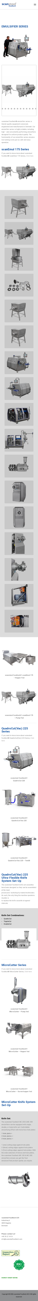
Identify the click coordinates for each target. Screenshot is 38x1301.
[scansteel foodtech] (9, 4)
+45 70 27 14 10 (7, 1236)
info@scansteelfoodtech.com (12, 1239)
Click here (29, 156)
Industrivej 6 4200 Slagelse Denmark (6, 1223)
